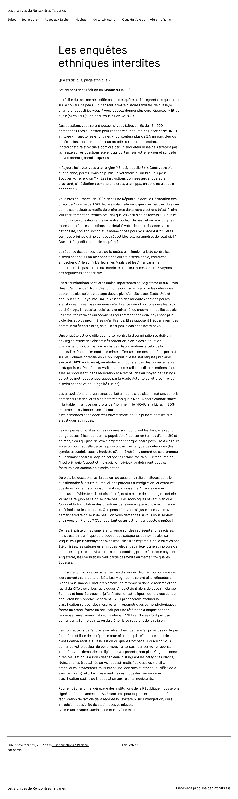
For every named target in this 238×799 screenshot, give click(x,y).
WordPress (222, 788)
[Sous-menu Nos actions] (39, 20)
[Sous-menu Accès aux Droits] (70, 20)
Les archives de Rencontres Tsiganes (36, 10)
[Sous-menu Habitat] (88, 20)
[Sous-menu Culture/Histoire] (117, 20)
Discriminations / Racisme (70, 745)
